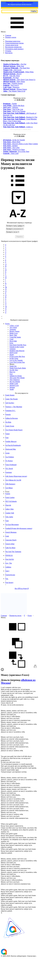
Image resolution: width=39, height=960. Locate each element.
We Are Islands (15, 381)
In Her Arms (14, 358)
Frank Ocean (9, 426)
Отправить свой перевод (14, 49)
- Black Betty (11, 142)
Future (7, 434)
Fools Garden (10, 497)
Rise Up (12, 372)
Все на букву (22, 588)
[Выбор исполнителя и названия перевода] (17, 188)
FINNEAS (9, 555)
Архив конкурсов (11, 45)
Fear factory (9, 582)
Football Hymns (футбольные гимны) (18, 528)
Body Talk (13, 335)
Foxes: (7, 324)
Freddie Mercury (11, 441)
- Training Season (13, 83)
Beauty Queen (14, 331)
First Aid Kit (9, 559)
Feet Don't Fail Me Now (18, 345)
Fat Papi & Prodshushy (13, 445)
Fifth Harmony (10, 484)
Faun (7, 521)
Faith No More (10, 548)
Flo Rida (8, 422)
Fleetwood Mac (10, 449)
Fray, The (8, 563)
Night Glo (13, 366)
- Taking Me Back (13, 105)
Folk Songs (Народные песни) (16, 476)
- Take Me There (11, 76)
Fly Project (9, 461)
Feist (6, 438)
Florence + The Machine (13, 407)
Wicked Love (14, 385)
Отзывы (8, 51)
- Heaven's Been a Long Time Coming (20, 144)
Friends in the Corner (17, 347)
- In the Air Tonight (14, 140)
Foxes (30, 615)
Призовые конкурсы (12, 41)
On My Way (14, 370)
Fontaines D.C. (10, 410)
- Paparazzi (11, 87)
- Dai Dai (14, 64)
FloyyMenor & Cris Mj (13, 480)
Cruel (11, 339)
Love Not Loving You (17, 362)
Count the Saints (15, 337)
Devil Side (13, 341)
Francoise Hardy (11, 540)
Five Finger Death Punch (13, 430)
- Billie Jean (13, 66)
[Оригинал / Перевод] (17, 667)
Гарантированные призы (14, 43)
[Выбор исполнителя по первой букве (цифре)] (17, 221)
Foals (7, 536)
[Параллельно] (17, 634)
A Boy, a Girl (14, 325)
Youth (12, 389)
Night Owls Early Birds (18, 368)
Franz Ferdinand (10, 465)
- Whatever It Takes (14, 149)
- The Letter (11, 148)
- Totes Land (10, 153)
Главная (8, 35)
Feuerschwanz (10, 575)
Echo (11, 343)
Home (12, 354)
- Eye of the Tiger (16, 151)
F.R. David (9, 468)
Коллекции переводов (13, 47)
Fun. (6, 579)
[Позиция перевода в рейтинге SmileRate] (2, 670)
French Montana (10, 532)
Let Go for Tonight (16, 360)
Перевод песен (10, 37)
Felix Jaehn (9, 517)
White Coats (14, 383)
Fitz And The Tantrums (13, 551)
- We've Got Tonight (14, 111)
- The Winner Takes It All (14, 91)
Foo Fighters (9, 457)
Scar (11, 374)
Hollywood (13, 353)
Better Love (14, 333)
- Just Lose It (11, 85)
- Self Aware (12, 70)
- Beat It (12, 74)
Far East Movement (12, 524)
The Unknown (15, 380)
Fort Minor (9, 488)
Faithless (8, 567)
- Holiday (10, 146)
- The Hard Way (16, 68)
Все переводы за (20, 129)
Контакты (8, 53)
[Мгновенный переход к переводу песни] (17, 204)
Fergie (7, 453)
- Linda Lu (18, 127)
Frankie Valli (9, 513)
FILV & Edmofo (11, 501)
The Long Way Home (17, 378)
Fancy (7, 571)
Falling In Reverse (11, 418)
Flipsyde (8, 505)
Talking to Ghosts (16, 376)
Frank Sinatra (9, 395)
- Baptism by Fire (20, 117)
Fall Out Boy (9, 403)
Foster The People (11, 399)
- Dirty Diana (14, 81)
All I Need (13, 327)
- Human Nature (15, 89)
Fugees (7, 494)
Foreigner (8, 472)
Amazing (13, 329)
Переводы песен (15, 615)
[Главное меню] (17, 30)
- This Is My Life (13, 109)
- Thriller (10, 104)
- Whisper (10, 107)
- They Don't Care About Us (19, 79)
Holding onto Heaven (17, 351)
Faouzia (8, 414)
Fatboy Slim (9, 509)
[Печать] (35, 667)
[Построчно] (17, 650)
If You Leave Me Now (17, 356)
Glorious (12, 349)
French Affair (9, 544)
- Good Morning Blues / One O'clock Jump (20, 120)
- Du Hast (11, 78)
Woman (12, 387)
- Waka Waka (18, 72)
